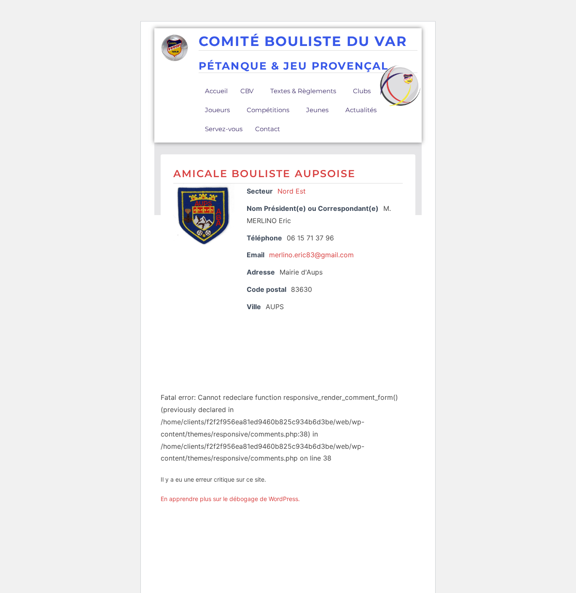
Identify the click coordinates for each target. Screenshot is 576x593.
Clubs (362, 91)
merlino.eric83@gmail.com (311, 255)
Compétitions (268, 110)
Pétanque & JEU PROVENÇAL (293, 65)
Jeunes (317, 110)
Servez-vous (223, 129)
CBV (246, 91)
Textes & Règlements (303, 91)
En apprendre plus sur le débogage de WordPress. (230, 498)
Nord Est (291, 191)
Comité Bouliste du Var (303, 41)
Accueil (216, 91)
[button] (249, 90)
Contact (267, 129)
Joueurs (217, 110)
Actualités (361, 110)
